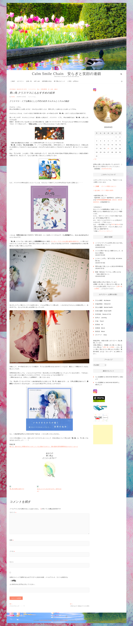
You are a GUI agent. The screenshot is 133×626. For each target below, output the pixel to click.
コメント (13, 512)
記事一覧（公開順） (109, 347)
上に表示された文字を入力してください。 (23, 584)
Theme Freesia (80, 620)
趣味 (55, 89)
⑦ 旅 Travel (99, 321)
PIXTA (113, 224)
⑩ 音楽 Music (100, 331)
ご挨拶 (13, 81)
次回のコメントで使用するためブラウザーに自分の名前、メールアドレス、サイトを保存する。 (39, 577)
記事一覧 (29, 81)
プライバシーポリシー (106, 231)
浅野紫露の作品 (47, 81)
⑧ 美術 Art (99, 324)
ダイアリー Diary (101, 335)
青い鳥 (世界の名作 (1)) (17, 489)
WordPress (96, 620)
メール (12, 551)
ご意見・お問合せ (72, 81)
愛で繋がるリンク (59, 81)
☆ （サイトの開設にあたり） (105, 186)
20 (108, 148)
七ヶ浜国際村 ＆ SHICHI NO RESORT (106, 377)
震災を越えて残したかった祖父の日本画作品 (109, 266)
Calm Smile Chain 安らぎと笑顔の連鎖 (66, 73)
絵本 (52, 89)
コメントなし (32, 96)
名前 (11, 540)
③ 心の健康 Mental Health (104, 307)
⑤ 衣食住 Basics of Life (18, 89)
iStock (118, 224)
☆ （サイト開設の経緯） (103, 190)
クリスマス (33, 89)
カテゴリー (20, 81)
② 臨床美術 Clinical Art (103, 304)
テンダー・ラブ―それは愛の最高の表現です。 (65, 241)
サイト (12, 562)
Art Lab (37, 81)
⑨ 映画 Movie (100, 328)
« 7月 (94, 159)
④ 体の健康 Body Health (103, 311)
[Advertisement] (103, 434)
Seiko (13, 96)
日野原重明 (44, 89)
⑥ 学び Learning (101, 317)
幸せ (38, 89)
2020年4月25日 (106, 168)
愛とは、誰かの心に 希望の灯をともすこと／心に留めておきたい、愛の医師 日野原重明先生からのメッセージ (44, 446)
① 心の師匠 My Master (103, 300)
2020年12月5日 (21, 96)
